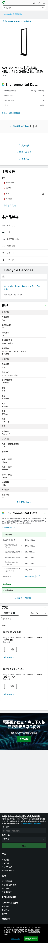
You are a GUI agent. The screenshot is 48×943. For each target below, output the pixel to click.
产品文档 (5, 860)
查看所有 (17, 21)
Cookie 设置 (15, 939)
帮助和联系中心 (8, 881)
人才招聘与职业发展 (10, 903)
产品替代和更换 (8, 871)
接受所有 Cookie (31, 939)
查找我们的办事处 (9, 885)
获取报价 (5, 888)
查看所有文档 (10, 205)
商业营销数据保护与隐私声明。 (32, 823)
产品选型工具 (7, 867)
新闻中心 (5, 910)
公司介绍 (5, 906)
